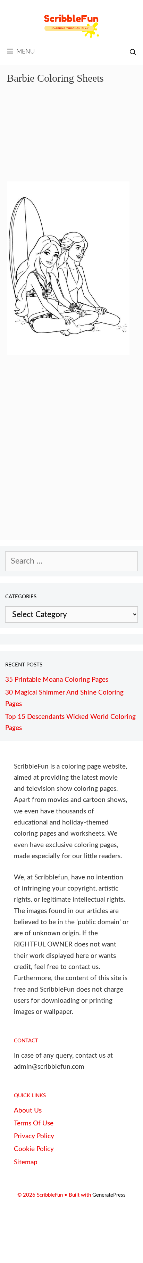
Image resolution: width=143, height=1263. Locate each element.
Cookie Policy (34, 1149)
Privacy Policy (34, 1136)
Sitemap (25, 1162)
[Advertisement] (71, 138)
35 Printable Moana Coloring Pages (56, 679)
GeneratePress (109, 1195)
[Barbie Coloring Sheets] (68, 352)
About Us (28, 1110)
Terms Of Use (33, 1123)
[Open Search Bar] (133, 53)
